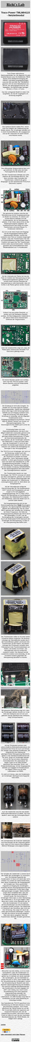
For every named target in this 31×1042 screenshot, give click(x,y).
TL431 (19, 505)
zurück (3, 1024)
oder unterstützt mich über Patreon (13, 1034)
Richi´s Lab (15, 4)
